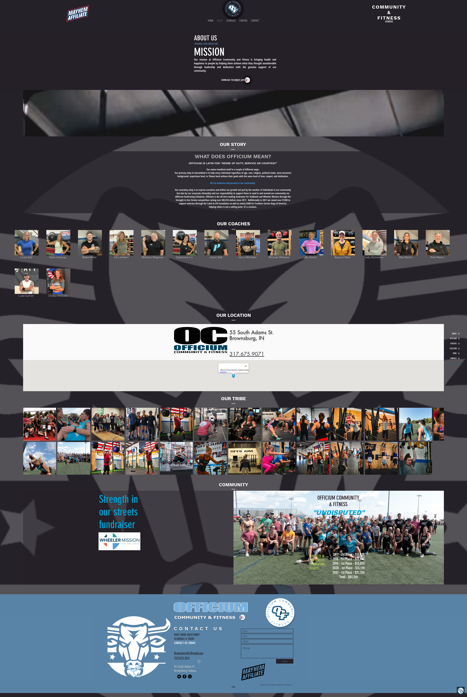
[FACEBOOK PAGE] (184, 676)
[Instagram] (190, 676)
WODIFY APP (239, 80)
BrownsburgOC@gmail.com (188, 653)
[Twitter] (179, 676)
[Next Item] (439, 441)
